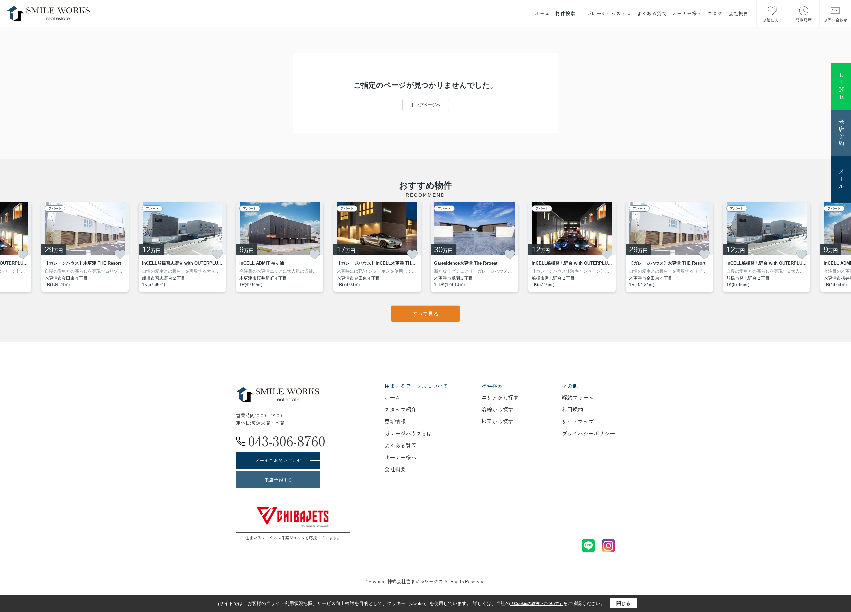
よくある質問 (652, 13)
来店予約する (278, 479)
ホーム (542, 13)
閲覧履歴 (804, 20)
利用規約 (572, 409)
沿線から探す (497, 409)
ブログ (715, 13)
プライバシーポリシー (588, 433)
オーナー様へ (687, 13)
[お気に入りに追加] (22, 254)
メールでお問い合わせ (278, 460)
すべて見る (425, 314)
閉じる (623, 603)
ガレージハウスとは (609, 13)
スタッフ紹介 (400, 409)
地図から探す (497, 421)
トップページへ (426, 104)
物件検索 (565, 13)
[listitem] (279, 247)
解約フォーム (578, 397)
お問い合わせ (835, 20)
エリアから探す (500, 397)
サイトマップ (578, 421)
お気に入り (772, 20)
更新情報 (395, 421)
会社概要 (738, 13)
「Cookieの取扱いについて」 (536, 603)
